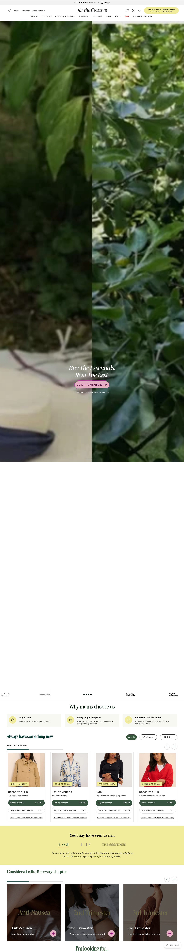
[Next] (174, 792)
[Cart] (139, 10)
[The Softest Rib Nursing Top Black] (114, 816)
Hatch (100, 837)
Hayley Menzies (62, 837)
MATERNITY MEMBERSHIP (33, 10)
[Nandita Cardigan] (70, 816)
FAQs (16, 10)
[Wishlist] (127, 10)
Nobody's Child (18, 837)
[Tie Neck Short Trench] (26, 816)
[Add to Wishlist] (41, 802)
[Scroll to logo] (63, 890)
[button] (10, 10)
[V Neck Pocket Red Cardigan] (157, 816)
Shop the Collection (17, 791)
